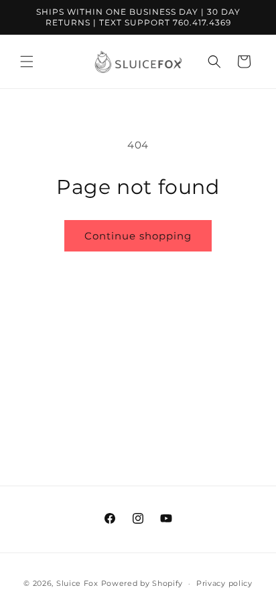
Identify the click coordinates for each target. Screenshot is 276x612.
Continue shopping (138, 235)
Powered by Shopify (142, 583)
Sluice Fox (77, 583)
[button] (27, 61)
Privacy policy (224, 583)
